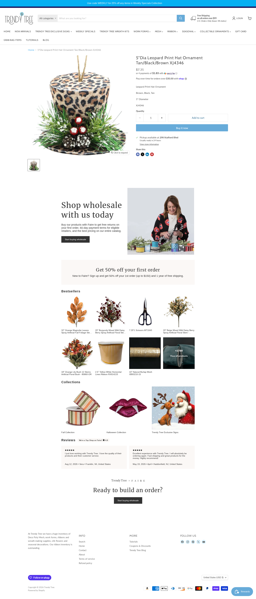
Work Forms (141, 31)
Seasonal (188, 31)
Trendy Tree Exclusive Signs (52, 31)
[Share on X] (142, 154)
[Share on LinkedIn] (147, 154)
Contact (82, 550)
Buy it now (182, 128)
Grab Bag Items (12, 40)
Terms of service (87, 558)
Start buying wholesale (75, 239)
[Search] (181, 18)
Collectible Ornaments (214, 31)
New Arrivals (23, 31)
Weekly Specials (85, 31)
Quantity (140, 111)
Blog (46, 40)
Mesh (158, 31)
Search (82, 541)
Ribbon (171, 31)
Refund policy (85, 563)
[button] (182, 73)
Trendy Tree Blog (137, 550)
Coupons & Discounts (140, 546)
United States (213, 577)
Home (7, 31)
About (82, 554)
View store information (149, 144)
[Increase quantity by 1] (162, 118)
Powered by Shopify (36, 590)
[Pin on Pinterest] (152, 154)
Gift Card (241, 31)
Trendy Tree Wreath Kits (114, 31)
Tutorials (32, 40)
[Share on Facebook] (138, 154)
